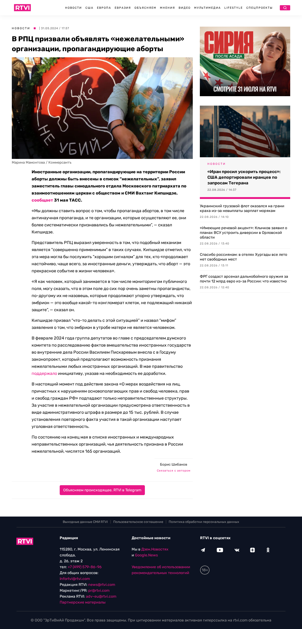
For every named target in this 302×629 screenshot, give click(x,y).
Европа (104, 7)
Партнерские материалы (82, 602)
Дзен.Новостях (154, 549)
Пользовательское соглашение (138, 522)
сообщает (42, 200)
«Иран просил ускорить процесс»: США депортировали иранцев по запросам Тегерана (244, 177)
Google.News (146, 555)
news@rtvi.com (101, 584)
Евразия (123, 7)
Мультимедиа (207, 7)
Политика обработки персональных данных (204, 522)
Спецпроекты (259, 7)
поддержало (44, 373)
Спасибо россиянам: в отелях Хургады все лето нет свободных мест (243, 256)
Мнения (167, 7)
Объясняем (145, 7)
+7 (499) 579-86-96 (85, 567)
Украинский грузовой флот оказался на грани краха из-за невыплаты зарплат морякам (242, 208)
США (89, 7)
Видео (185, 7)
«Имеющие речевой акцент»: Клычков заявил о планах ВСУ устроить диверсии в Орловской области (243, 233)
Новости (73, 7)
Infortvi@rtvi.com (75, 578)
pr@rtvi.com (98, 590)
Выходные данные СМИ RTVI (85, 522)
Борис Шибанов (173, 464)
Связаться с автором (173, 470)
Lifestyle (233, 7)
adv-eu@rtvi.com (101, 596)
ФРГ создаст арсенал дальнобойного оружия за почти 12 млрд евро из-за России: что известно (244, 278)
